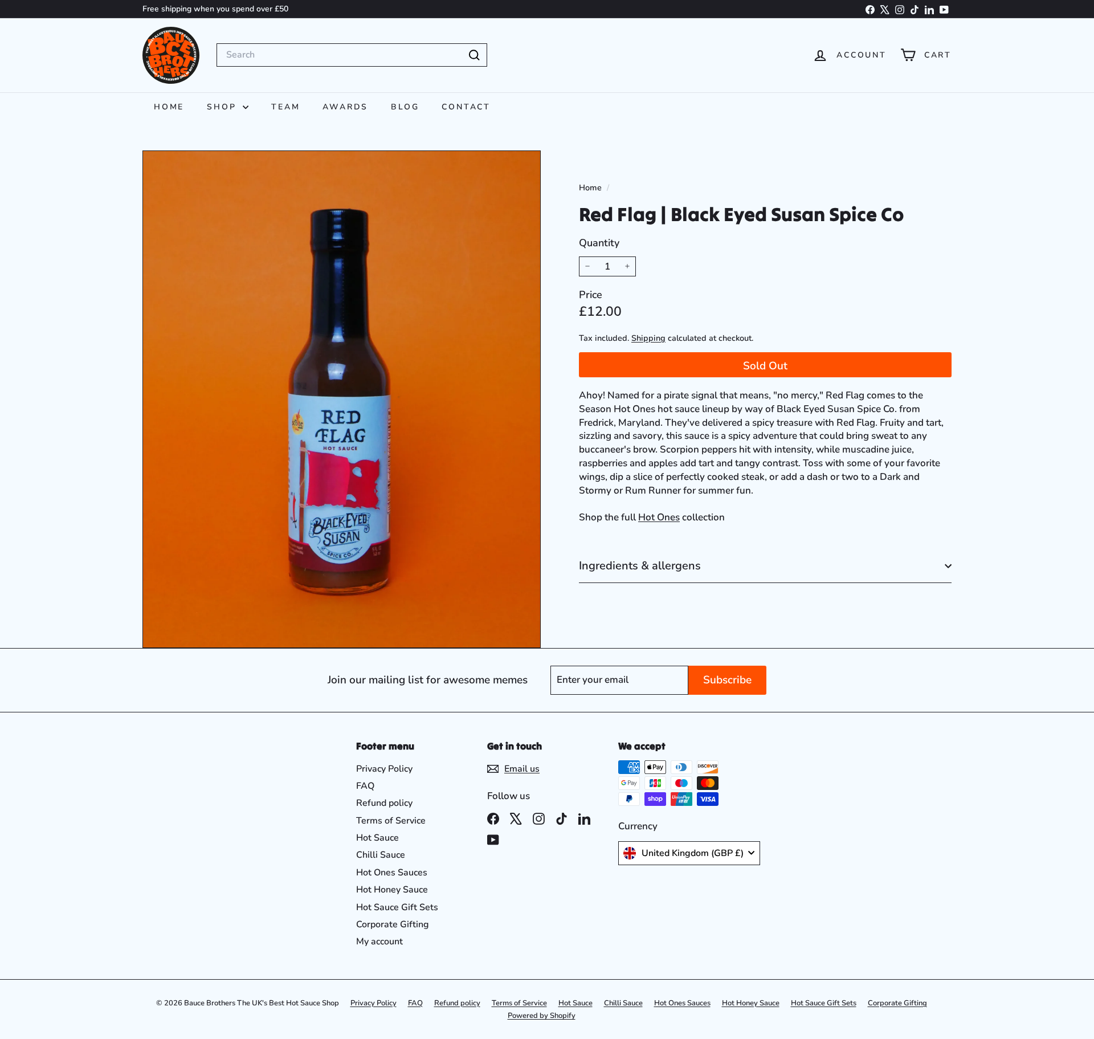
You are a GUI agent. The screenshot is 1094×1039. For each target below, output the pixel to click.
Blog (405, 106)
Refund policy (384, 803)
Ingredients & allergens (640, 565)
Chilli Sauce (380, 855)
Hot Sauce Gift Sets (397, 907)
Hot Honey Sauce (392, 889)
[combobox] (352, 54)
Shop (223, 106)
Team (285, 106)
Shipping (648, 338)
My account (379, 941)
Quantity (599, 243)
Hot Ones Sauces (391, 872)
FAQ (365, 786)
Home (169, 106)
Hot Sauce (377, 838)
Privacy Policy (384, 769)
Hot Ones (659, 517)
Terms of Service (391, 820)
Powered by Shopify (541, 1016)
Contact (466, 106)
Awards (345, 106)
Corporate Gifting (392, 924)
